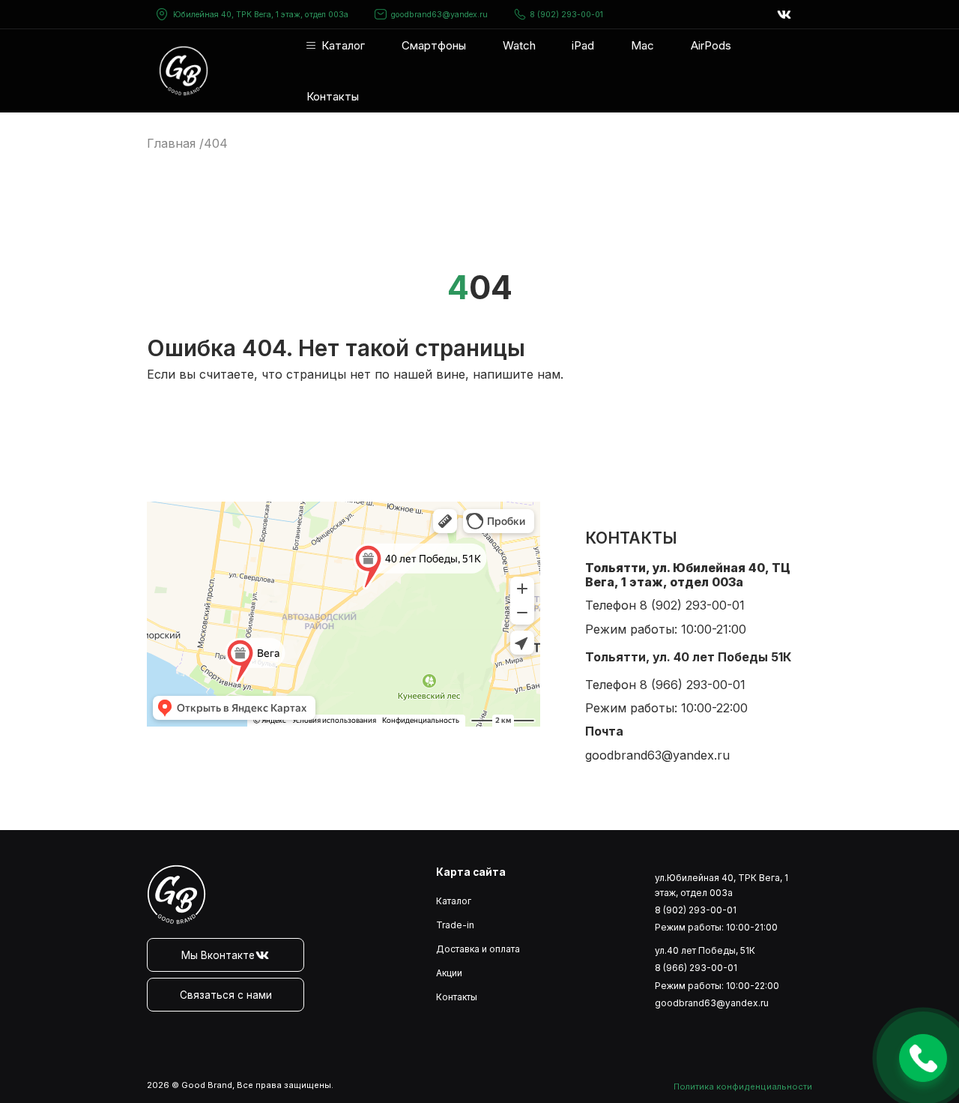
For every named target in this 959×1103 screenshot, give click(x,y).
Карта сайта (471, 872)
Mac (642, 45)
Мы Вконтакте (218, 955)
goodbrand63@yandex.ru (439, 14)
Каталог (343, 45)
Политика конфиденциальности (743, 1086)
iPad (583, 45)
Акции (449, 973)
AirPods (711, 45)
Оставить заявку (923, 1058)
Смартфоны (434, 45)
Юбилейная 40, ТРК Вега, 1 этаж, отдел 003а (260, 14)
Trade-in (455, 925)
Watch (519, 45)
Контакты (332, 96)
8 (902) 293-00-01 (566, 14)
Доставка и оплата (478, 949)
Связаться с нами (226, 995)
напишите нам (516, 374)
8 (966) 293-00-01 (692, 684)
